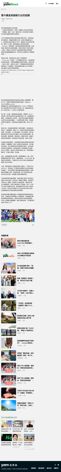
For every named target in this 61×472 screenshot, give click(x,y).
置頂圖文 (4, 225)
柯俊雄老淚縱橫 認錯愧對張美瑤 (6, 444)
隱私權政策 (41, 468)
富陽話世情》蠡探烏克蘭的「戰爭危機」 (6, 430)
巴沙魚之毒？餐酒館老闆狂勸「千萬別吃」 (17, 430)
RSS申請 (51, 3)
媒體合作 (56, 468)
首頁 (2, 9)
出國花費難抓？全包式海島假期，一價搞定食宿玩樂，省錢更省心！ (29, 444)
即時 (5, 9)
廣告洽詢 (49, 468)
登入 (57, 3)
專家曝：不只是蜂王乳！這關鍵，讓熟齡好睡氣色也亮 (17, 444)
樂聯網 (3, 18)
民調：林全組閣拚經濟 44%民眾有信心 (29, 430)
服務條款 (33, 468)
